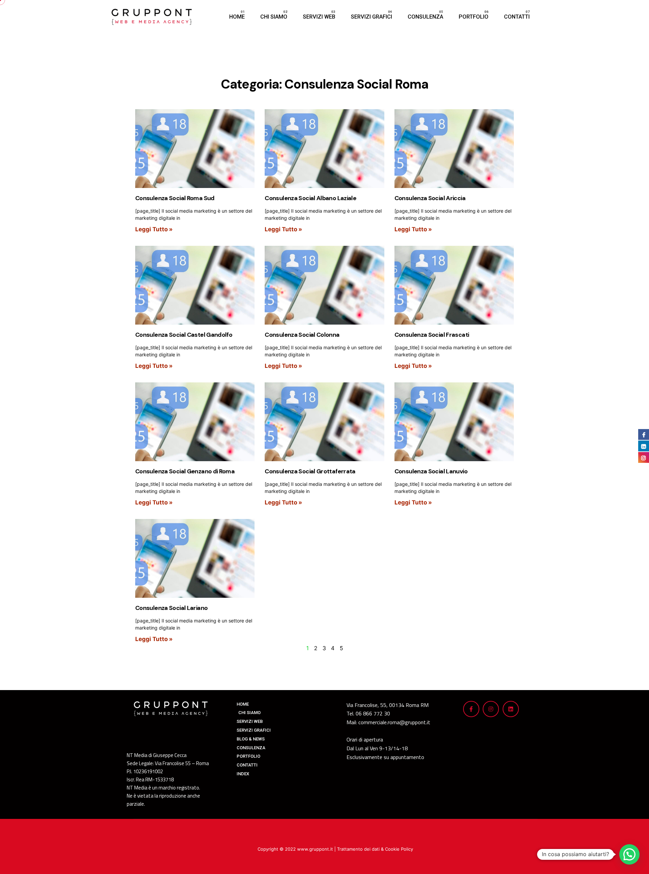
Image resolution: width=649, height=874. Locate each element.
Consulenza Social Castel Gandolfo (183, 335)
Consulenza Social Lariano (171, 608)
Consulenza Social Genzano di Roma (185, 471)
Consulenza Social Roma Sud (175, 198)
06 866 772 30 (373, 713)
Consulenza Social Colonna (302, 335)
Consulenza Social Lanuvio (430, 471)
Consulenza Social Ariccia (429, 198)
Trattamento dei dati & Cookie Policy (375, 849)
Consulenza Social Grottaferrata (310, 471)
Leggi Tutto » (154, 229)
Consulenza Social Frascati (431, 335)
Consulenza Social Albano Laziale (310, 198)
